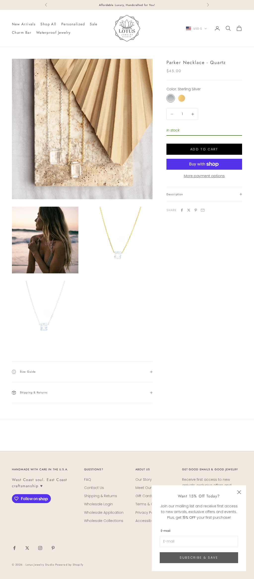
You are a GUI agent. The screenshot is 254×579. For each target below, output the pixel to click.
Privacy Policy (147, 512)
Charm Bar (21, 32)
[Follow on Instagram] (40, 548)
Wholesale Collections (103, 520)
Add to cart (204, 149)
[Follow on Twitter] (27, 548)
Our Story (143, 479)
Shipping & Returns (100, 495)
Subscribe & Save (199, 557)
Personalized (73, 24)
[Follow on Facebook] (14, 548)
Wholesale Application (104, 512)
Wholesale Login (98, 504)
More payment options (204, 175)
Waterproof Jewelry (53, 32)
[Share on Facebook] (182, 210)
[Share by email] (203, 210)
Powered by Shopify (69, 565)
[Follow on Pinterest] (53, 548)
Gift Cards (144, 495)
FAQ (87, 479)
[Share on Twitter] (189, 210)
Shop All (48, 24)
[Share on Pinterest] (196, 210)
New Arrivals (23, 24)
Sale (93, 24)
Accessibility (146, 520)
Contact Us (94, 487)
